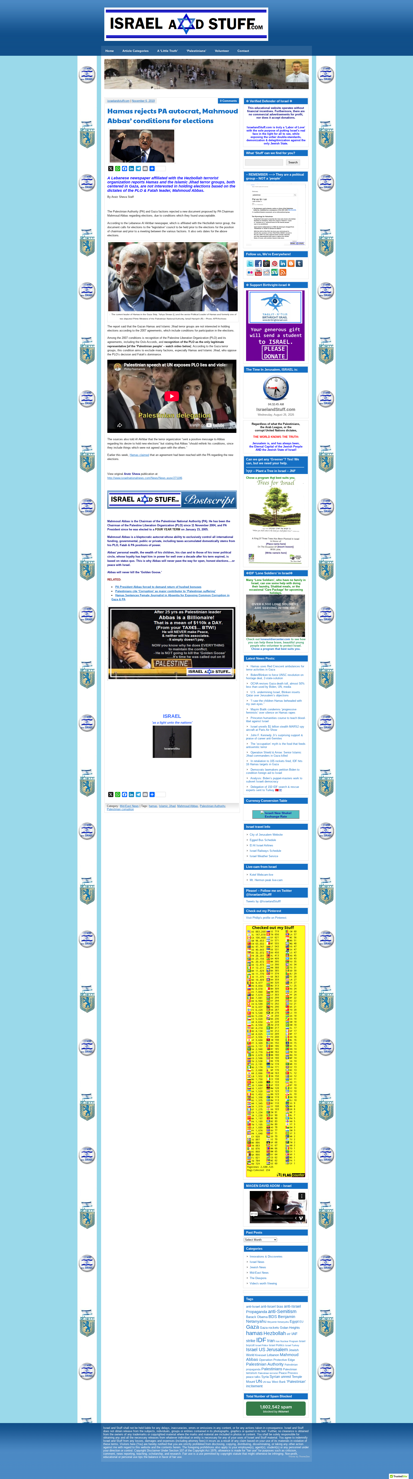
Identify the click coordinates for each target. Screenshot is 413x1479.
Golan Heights (290, 1327)
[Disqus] (172, 873)
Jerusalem (277, 1349)
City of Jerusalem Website (266, 834)
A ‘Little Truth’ (167, 51)
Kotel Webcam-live (261, 874)
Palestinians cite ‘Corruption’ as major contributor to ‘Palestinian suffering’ (165, 591)
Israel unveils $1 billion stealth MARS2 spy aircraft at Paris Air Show (275, 728)
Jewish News (258, 1267)
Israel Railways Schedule (265, 850)
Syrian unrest (280, 1377)
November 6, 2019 (143, 100)
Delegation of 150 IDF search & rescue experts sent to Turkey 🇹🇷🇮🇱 (272, 788)
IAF (289, 1334)
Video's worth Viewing (263, 1283)
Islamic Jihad (167, 806)
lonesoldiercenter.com (275, 639)
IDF (261, 1339)
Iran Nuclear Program (287, 1341)
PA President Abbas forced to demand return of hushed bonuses (158, 587)
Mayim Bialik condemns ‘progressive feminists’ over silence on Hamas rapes (271, 711)
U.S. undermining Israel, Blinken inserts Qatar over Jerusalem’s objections (273, 694)
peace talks (253, 1376)
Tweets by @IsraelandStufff (263, 901)
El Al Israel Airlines (261, 845)
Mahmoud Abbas (187, 806)
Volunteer (222, 51)
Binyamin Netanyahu (278, 1322)
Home (109, 51)
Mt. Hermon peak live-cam (266, 880)
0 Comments (228, 100)
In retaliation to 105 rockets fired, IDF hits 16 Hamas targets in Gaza (274, 762)
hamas (153, 806)
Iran (271, 1340)
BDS (272, 1316)
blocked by (276, 1408)
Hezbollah (275, 1333)
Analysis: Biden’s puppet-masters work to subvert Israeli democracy (274, 780)
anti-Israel (253, 1306)
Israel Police (261, 1345)
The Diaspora (258, 1278)
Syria (265, 1376)
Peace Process (288, 1373)
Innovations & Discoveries (266, 1256)
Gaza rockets (269, 1327)
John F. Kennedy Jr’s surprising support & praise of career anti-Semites (274, 737)
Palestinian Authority (212, 806)
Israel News (257, 1262)
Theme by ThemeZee (299, 1456)
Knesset (260, 1355)
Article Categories (135, 51)
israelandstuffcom (118, 100)
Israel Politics (276, 1345)
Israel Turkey (292, 1345)
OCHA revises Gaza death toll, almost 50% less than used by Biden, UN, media (275, 685)
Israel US (255, 1349)
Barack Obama (257, 1317)
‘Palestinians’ (196, 51)
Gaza (252, 1327)
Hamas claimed (139, 455)
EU (301, 1321)
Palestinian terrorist (268, 1373)
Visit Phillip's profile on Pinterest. (266, 917)
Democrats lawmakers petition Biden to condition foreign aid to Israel (272, 771)
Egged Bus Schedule (263, 840)
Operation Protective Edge (277, 1359)
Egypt (294, 1321)
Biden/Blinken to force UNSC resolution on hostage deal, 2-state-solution (275, 676)
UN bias (267, 1382)
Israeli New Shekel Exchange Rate (277, 814)
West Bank (279, 1381)
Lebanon (273, 1355)
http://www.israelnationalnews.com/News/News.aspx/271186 (144, 478)
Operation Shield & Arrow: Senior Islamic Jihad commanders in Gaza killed (273, 754)
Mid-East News (129, 806)
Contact (243, 51)
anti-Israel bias (272, 1306)
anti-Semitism (282, 1311)
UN (259, 1381)
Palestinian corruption (120, 809)
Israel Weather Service (264, 856)
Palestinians (271, 1369)
